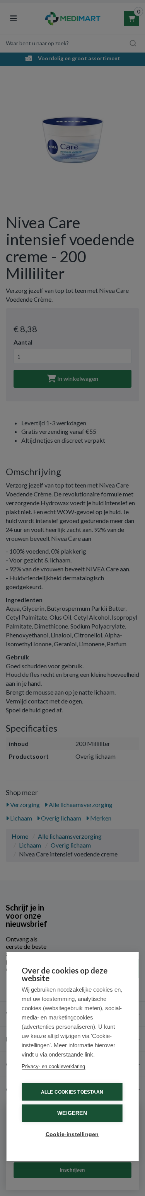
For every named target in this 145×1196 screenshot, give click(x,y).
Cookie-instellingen (72, 1134)
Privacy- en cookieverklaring (53, 1066)
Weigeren (72, 1113)
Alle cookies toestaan (72, 1092)
